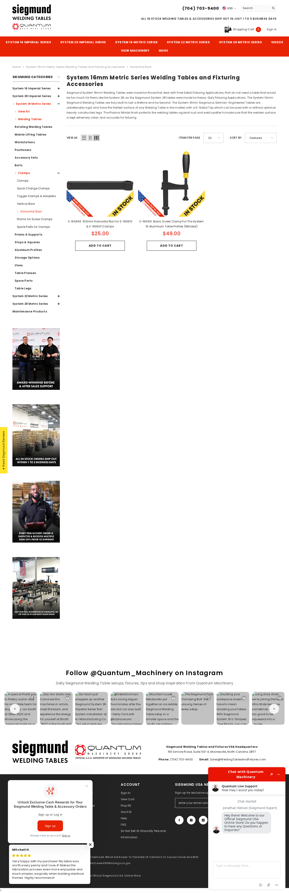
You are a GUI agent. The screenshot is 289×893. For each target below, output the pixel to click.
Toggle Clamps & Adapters (36, 196)
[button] (36, 173)
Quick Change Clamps (33, 188)
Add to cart (100, 245)
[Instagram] (191, 820)
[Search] (258, 8)
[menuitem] (36, 88)
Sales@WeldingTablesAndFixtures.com (237, 759)
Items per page (189, 138)
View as (72, 138)
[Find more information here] (247, 828)
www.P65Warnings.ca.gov (113, 863)
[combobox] (255, 8)
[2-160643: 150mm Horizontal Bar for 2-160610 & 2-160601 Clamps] (100, 183)
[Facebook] (179, 820)
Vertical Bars (26, 204)
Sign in (272, 29)
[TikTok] (203, 820)
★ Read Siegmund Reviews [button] (3, 450)
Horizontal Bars (31, 211)
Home (16, 67)
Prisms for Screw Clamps (35, 219)
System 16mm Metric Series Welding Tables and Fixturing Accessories (75, 67)
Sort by (236, 138)
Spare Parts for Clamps (33, 227)
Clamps (22, 181)
